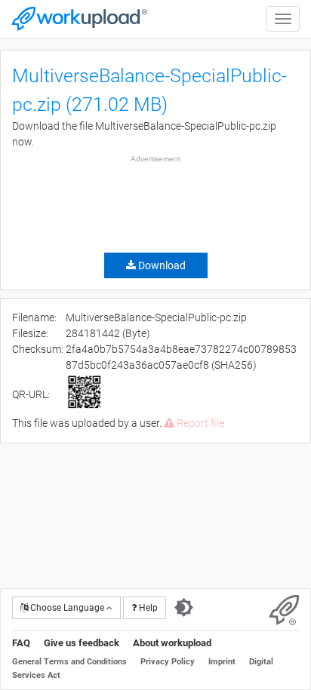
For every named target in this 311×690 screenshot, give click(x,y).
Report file (199, 423)
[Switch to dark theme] (183, 608)
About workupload (172, 643)
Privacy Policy (167, 662)
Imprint (222, 662)
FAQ (21, 643)
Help (147, 608)
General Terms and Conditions (69, 662)
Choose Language (67, 608)
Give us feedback (81, 643)
